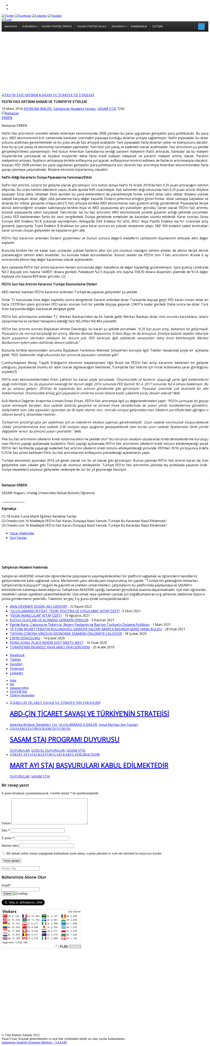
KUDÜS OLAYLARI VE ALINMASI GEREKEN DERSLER (49, 620)
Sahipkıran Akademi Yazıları (74, 108)
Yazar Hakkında (22, 533)
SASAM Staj (18, 691)
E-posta (8, 838)
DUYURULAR (20, 750)
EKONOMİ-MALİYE (38, 108)
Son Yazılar (18, 537)
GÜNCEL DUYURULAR (48, 750)
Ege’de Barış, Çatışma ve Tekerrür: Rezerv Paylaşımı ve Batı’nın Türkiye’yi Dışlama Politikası (80, 624)
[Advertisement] (105, 62)
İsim (6, 830)
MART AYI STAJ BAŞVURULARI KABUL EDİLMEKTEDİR (89, 765)
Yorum (6, 823)
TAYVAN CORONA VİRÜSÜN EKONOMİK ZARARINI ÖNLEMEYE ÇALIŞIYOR (66, 633)
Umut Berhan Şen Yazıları (118, 724)
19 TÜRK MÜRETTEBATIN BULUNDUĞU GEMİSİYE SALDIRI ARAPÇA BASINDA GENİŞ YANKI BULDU (86, 629)
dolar (13, 680)
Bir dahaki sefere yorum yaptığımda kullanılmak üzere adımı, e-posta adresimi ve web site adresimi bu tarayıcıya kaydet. (84, 853)
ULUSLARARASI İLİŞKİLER (78, 724)
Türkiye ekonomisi (22, 695)
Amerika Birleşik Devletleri (30, 724)
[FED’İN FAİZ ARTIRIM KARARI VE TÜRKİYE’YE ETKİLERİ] (48, 95)
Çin (54, 724)
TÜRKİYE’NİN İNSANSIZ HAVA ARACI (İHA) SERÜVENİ (50, 647)
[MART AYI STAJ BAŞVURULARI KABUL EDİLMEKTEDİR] (55, 754)
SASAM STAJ (106, 108)
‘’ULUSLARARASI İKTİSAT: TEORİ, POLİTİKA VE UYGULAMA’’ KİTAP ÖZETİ (65, 611)
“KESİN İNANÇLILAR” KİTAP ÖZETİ (36, 615)
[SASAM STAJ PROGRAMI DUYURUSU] (40, 728)
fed (12, 684)
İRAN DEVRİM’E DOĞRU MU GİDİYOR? (38, 606)
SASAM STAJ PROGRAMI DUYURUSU (65, 739)
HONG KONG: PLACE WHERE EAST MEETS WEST (47, 642)
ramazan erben (19, 688)
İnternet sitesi (10, 845)
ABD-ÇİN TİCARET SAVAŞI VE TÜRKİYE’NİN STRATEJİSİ (89, 713)
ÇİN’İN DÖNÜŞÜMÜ (25, 638)
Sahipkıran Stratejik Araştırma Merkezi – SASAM (34, 1042)
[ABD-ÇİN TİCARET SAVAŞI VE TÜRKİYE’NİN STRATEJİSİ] (55, 703)
